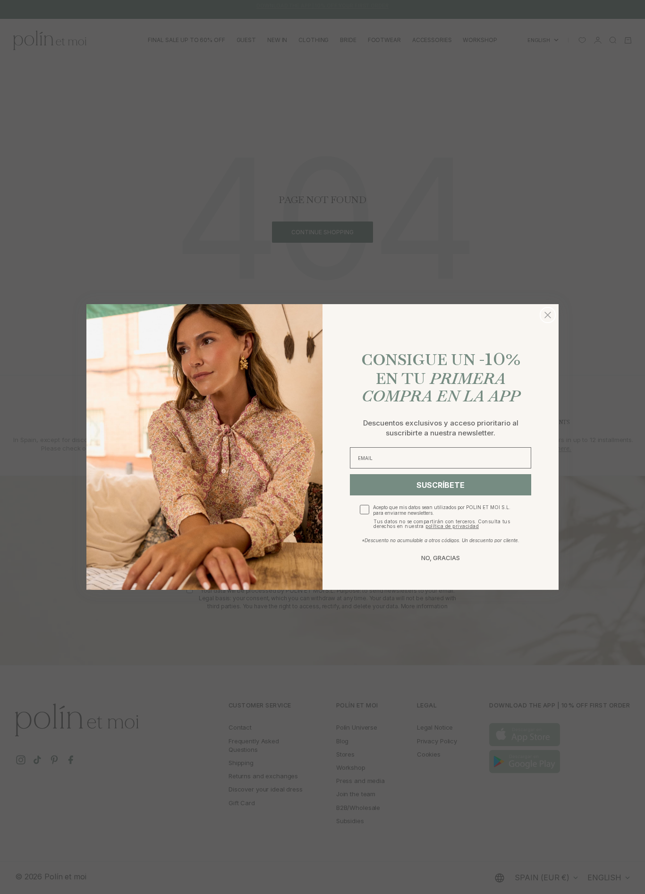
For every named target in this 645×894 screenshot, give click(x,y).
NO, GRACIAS (440, 558)
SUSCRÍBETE (440, 485)
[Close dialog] (548, 315)
